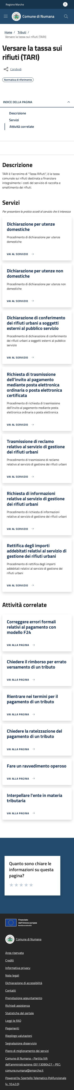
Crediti (9, 960)
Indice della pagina (17, 102)
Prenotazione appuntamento (23, 998)
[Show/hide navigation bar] (5, 16)
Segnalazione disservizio (21, 1043)
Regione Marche (15, 4)
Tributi (22, 32)
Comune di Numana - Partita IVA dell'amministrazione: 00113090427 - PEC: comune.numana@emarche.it (33, 1064)
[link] (21, 254)
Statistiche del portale (19, 1013)
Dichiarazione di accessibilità (23, 983)
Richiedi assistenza (17, 1005)
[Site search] (66, 16)
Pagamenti (12, 1028)
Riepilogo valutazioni (18, 1035)
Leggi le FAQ (13, 1020)
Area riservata (14, 953)
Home (8, 32)
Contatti (10, 990)
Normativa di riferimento (18, 79)
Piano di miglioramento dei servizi (27, 1051)
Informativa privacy (17, 968)
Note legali (12, 975)
